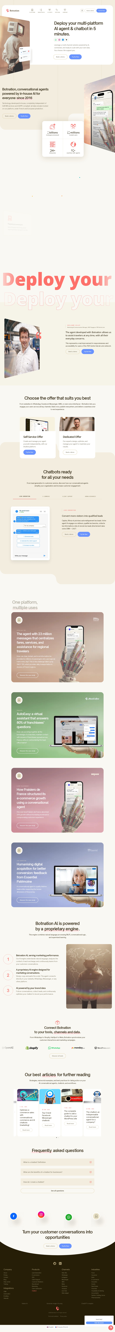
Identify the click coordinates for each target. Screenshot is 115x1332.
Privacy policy (63, 1316)
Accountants (95, 1293)
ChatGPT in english (87, 1304)
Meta (63, 1284)
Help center (7, 1282)
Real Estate (94, 1286)
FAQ (33, 1277)
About (5, 1273)
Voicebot (64, 1288)
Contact (6, 1277)
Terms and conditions (53, 1316)
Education (94, 1282)
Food (92, 1273)
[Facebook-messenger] (63, 40)
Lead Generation (36, 1273)
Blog (5, 1279)
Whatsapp (65, 1275)
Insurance (94, 1275)
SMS (63, 1282)
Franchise (94, 1288)
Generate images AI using (54, 1304)
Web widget (65, 1293)
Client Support (36, 1279)
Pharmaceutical (95, 1297)
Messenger (65, 1279)
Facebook (64, 1286)
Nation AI (25, 1304)
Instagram (64, 1277)
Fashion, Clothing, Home (98, 1295)
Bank (92, 1277)
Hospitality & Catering (97, 1291)
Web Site (64, 1273)
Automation (7, 1294)
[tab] (24, 496)
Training (6, 1284)
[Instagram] (59, 40)
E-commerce (35, 1275)
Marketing (35, 1286)
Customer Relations (37, 1282)
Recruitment (35, 1284)
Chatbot (34, 1291)
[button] (15, 1112)
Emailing (6, 1296)
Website (6, 1298)
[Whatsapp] (56, 40)
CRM (5, 1291)
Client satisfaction (37, 1288)
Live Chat (64, 1291)
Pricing (5, 1275)
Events (93, 1284)
